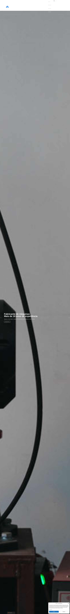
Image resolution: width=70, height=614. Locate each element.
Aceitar (54, 611)
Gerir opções (50, 609)
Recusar (64, 611)
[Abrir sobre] (41, 6)
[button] (68, 603)
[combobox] (54, 1)
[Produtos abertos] (46, 6)
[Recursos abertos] (51, 8)
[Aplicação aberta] (51, 5)
